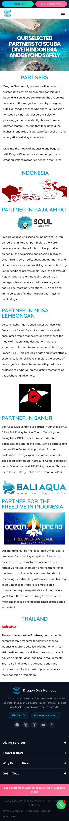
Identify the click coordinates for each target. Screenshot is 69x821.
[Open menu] (62, 13)
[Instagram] (25, 725)
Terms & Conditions (13, 810)
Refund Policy (10, 816)
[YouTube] (43, 725)
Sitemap (45, 810)
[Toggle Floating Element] (61, 804)
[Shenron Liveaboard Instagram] (34, 725)
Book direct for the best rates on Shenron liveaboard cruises (34, 789)
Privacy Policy (32, 810)
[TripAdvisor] (52, 725)
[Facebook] (17, 725)
